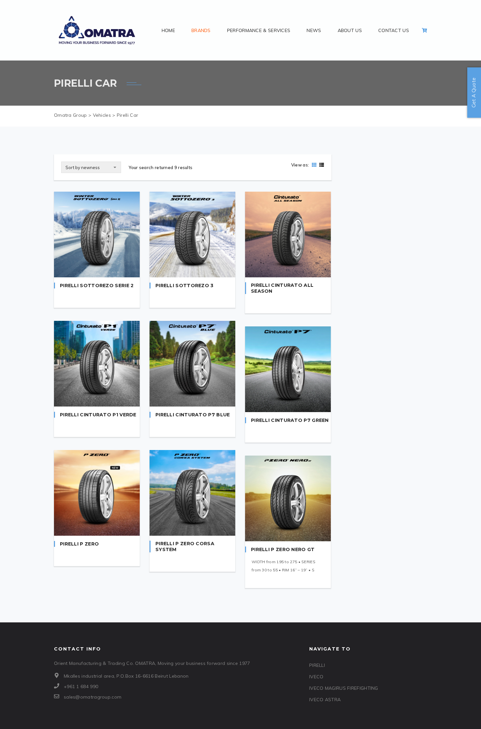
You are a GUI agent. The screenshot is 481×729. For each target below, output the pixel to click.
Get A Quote (474, 93)
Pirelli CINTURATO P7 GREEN (290, 420)
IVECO (316, 677)
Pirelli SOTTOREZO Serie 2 (97, 285)
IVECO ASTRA (325, 700)
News (314, 30)
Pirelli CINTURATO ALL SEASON (282, 288)
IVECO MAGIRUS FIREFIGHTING (343, 688)
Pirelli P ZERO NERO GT (283, 549)
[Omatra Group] (97, 30)
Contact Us (393, 30)
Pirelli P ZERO (79, 544)
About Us (350, 30)
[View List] (321, 165)
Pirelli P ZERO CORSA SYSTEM (184, 546)
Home (168, 30)
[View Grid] (314, 165)
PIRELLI (317, 665)
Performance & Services (259, 30)
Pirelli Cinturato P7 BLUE (192, 415)
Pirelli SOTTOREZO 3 (184, 285)
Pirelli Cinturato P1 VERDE (98, 415)
